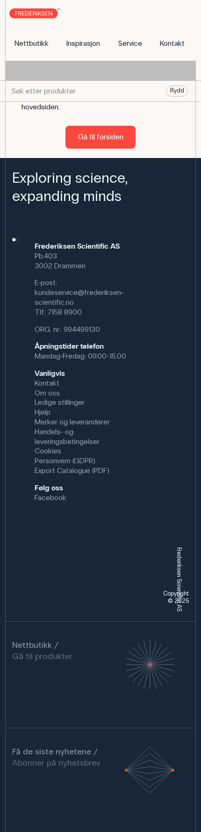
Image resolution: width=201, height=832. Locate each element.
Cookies (48, 450)
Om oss (47, 392)
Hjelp (42, 412)
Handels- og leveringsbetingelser (67, 436)
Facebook (50, 497)
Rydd (177, 90)
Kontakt (47, 383)
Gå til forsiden (100, 136)
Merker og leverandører (72, 421)
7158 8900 (65, 312)
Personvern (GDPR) (65, 460)
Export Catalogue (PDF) (72, 470)
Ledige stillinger (60, 402)
